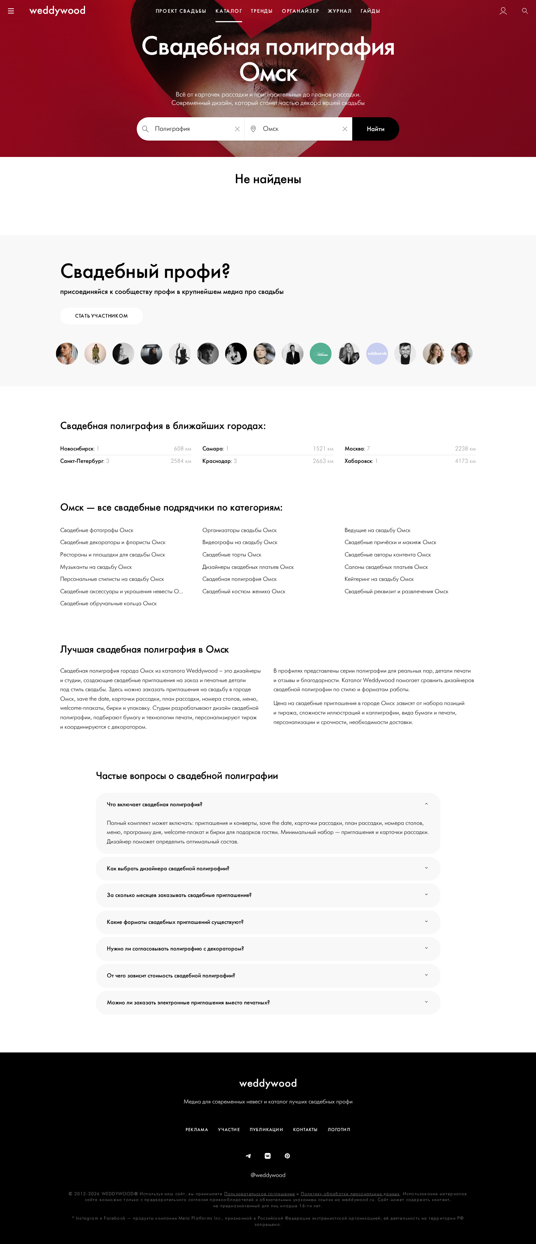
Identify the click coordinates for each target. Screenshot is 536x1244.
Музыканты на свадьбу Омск (96, 567)
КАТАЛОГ (228, 11)
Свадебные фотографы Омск (96, 530)
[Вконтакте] (268, 1156)
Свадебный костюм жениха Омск (244, 591)
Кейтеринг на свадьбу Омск (379, 579)
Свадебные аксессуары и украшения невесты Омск (124, 591)
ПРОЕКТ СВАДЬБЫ (181, 11)
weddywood (268, 1083)
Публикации (266, 1129)
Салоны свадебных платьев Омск (386, 567)
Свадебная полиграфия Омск (239, 579)
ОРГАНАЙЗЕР (300, 11)
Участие (229, 1129)
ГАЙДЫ (371, 11)
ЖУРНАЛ (340, 11)
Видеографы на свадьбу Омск (239, 542)
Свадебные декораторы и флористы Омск (113, 542)
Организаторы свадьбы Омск (239, 530)
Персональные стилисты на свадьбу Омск (112, 579)
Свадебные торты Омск (231, 554)
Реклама (197, 1129)
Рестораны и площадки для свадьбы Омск (112, 554)
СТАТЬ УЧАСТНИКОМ (101, 316)
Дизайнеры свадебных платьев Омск (248, 567)
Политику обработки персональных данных (350, 1194)
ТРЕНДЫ (262, 11)
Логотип (339, 1129)
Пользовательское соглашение (259, 1194)
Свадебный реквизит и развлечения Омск (396, 591)
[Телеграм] (248, 1156)
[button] (525, 11)
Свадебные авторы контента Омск (388, 554)
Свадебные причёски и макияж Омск (390, 542)
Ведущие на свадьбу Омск (378, 530)
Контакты (305, 1129)
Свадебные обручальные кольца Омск (108, 603)
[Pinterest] (287, 1156)
